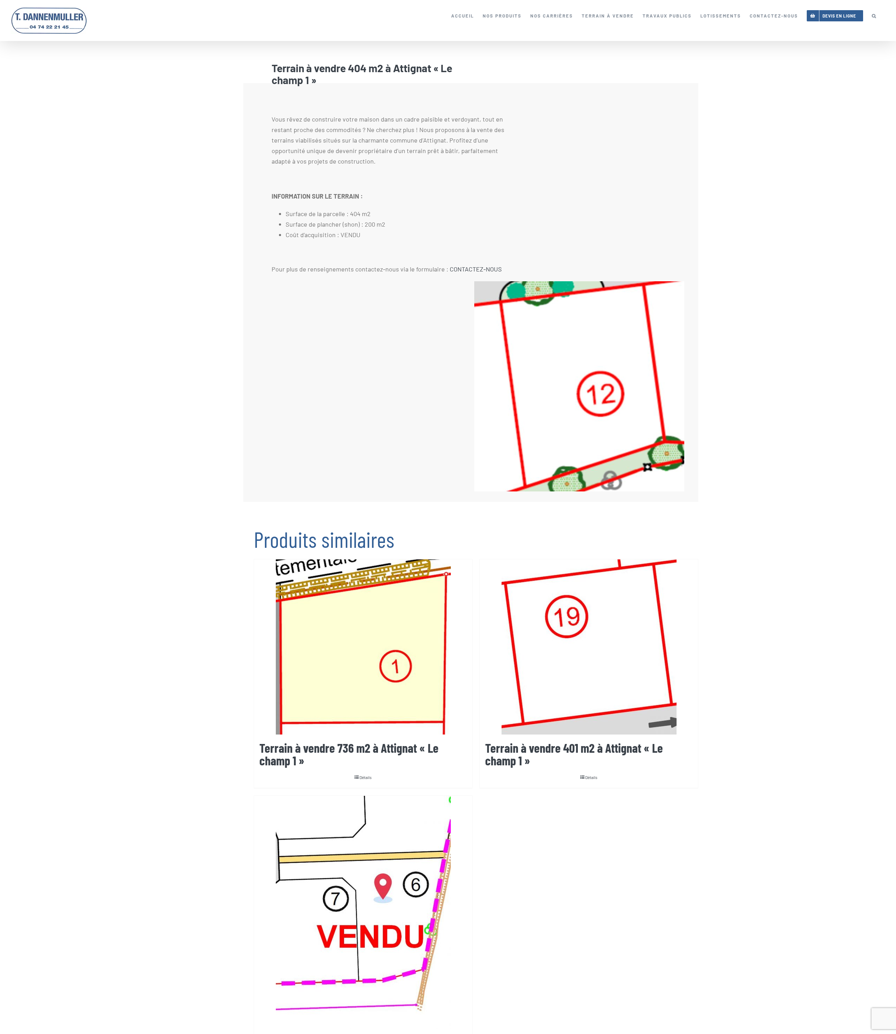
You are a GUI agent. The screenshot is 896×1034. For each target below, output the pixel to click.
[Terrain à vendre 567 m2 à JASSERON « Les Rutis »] (363, 912)
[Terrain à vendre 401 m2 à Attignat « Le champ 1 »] (589, 647)
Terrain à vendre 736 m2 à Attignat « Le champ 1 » (349, 754)
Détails (365, 777)
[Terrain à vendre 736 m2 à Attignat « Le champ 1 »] (363, 647)
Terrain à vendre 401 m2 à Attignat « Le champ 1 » (574, 754)
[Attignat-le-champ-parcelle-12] (581, 386)
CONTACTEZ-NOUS (476, 269)
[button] (874, 16)
